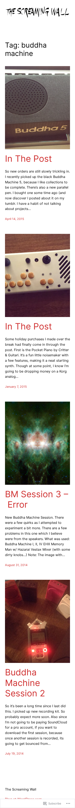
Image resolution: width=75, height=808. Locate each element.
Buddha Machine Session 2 (25, 682)
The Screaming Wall (20, 789)
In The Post (28, 158)
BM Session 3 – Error (36, 499)
